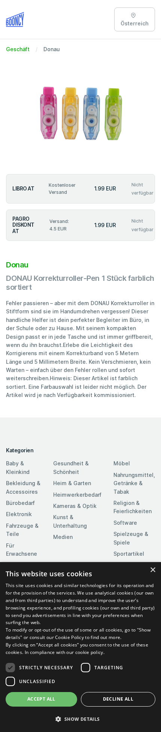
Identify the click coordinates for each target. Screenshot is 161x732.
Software (125, 522)
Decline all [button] (118, 699)
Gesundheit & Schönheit (71, 467)
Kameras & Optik (75, 506)
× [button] (152, 570)
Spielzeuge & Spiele (130, 538)
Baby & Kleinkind (18, 467)
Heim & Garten (72, 483)
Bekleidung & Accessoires (23, 487)
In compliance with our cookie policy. (64, 652)
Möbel (121, 463)
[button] (80, 718)
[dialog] (80, 647)
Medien (63, 537)
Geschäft (18, 49)
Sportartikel (128, 553)
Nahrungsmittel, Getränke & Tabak (134, 483)
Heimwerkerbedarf (77, 494)
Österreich (135, 23)
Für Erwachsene (21, 549)
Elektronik (19, 514)
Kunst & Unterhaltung (70, 521)
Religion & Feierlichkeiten (132, 507)
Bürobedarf (20, 503)
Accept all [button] (41, 699)
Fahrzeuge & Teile (22, 529)
